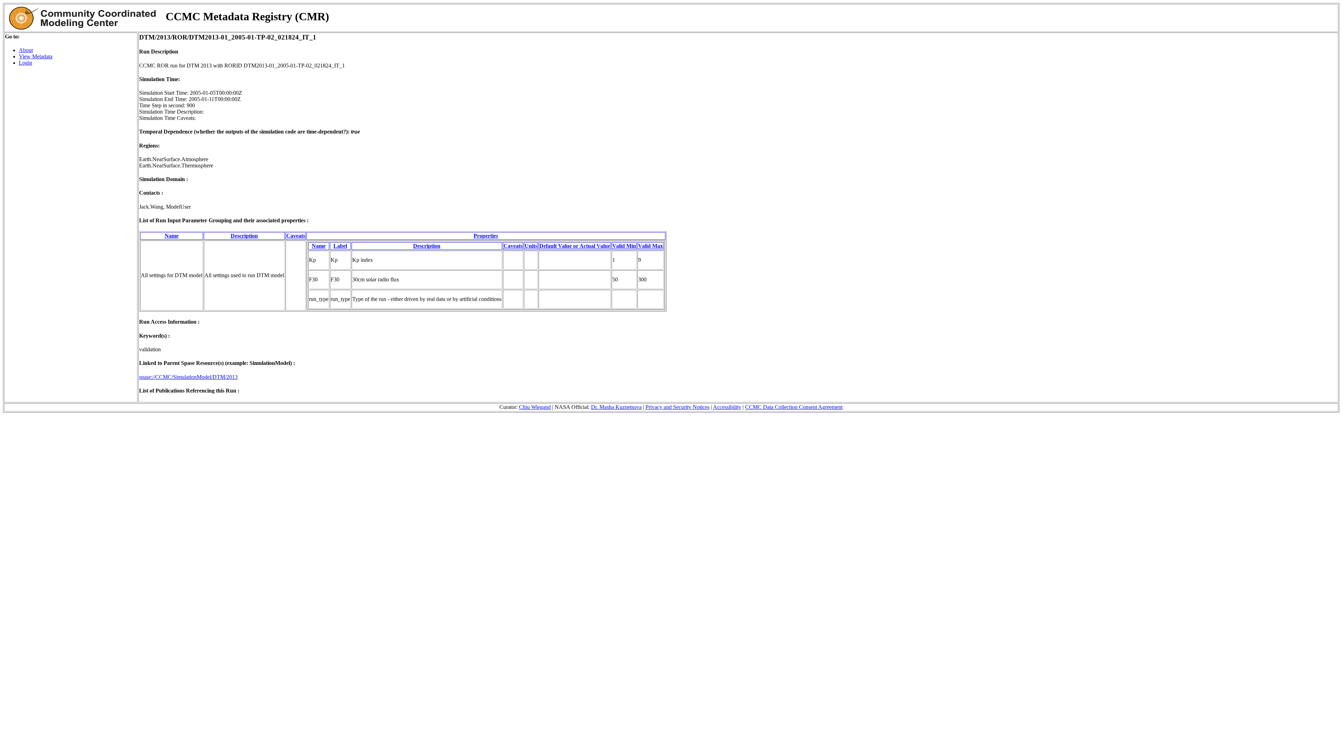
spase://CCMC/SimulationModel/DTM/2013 (188, 377)
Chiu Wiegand (535, 407)
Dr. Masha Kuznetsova (616, 407)
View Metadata (35, 56)
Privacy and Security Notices (677, 407)
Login (25, 63)
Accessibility (727, 407)
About (26, 50)
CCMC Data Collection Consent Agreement (794, 407)
